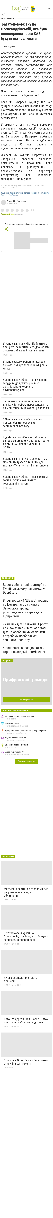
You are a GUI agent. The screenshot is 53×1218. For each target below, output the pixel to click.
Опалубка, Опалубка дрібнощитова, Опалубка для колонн (26, 1062)
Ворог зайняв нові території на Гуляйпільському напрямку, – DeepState (24, 589)
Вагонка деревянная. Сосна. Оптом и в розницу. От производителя (26, 1020)
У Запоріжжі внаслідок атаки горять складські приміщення (24, 650)
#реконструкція (16, 193)
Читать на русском (9, 47)
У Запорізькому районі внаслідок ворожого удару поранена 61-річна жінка (25, 365)
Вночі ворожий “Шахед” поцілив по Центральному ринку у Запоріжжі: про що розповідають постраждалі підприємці (25, 608)
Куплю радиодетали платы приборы (20, 979)
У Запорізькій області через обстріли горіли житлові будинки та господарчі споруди (26, 480)
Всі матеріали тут (27, 699)
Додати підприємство (26, 761)
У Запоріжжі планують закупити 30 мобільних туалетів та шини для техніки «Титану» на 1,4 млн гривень (26, 462)
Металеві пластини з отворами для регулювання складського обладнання (26, 892)
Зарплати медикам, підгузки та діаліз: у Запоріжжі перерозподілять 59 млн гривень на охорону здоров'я (26, 404)
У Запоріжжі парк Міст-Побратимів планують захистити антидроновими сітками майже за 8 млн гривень (26, 347)
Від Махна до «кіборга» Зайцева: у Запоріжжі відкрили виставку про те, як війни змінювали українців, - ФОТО (26, 442)
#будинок (5, 193)
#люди (34, 193)
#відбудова (13, 195)
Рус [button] (49, 9)
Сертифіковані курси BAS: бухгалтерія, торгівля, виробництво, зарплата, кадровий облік (26, 936)
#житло (4, 195)
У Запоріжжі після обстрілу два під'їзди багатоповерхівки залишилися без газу (22, 422)
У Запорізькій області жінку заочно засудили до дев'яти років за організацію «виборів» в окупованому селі (25, 385)
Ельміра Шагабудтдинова (16, 201)
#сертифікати (43, 193)
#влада (27, 193)
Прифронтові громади (25, 680)
